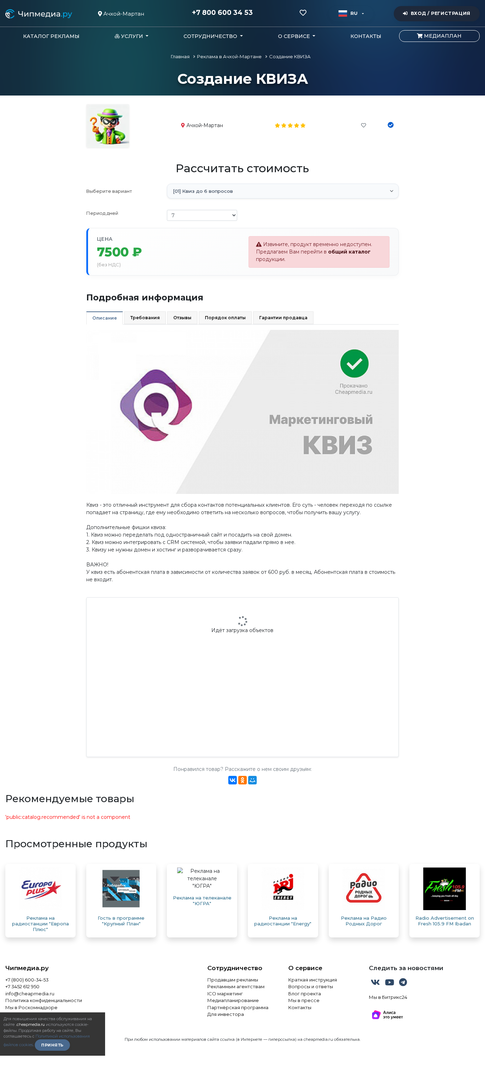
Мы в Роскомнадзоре (31, 1007)
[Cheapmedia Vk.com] (376, 983)
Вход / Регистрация (440, 13)
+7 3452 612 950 (22, 986)
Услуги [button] (132, 36)
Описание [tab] (104, 318)
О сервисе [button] (294, 36)
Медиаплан (442, 36)
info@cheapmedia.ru (29, 993)
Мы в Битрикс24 (388, 997)
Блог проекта (304, 993)
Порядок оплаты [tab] (225, 317)
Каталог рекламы (51, 36)
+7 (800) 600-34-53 (27, 980)
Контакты (365, 36)
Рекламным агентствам (236, 986)
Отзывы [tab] (182, 317)
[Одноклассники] (242, 780)
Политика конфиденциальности (43, 1000)
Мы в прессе (304, 1000)
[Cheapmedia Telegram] (403, 983)
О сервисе (305, 968)
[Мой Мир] (252, 780)
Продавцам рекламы (232, 980)
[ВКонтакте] (232, 780)
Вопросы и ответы (310, 986)
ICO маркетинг (225, 993)
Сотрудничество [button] (211, 36)
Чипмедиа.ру (27, 968)
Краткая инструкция (312, 980)
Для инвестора (225, 1014)
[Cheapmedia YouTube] (390, 983)
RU (354, 13)
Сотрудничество (234, 968)
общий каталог (349, 252)
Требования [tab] (145, 317)
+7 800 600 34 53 (222, 12)
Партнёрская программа (237, 1007)
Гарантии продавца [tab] (283, 317)
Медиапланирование (233, 1000)
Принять (52, 1045)
